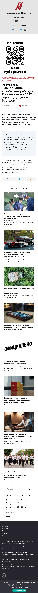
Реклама (5, 531)
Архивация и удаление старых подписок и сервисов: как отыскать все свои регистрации (18, 327)
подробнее (10, 584)
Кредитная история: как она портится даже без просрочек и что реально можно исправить (18, 400)
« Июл (8, 516)
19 (14, 505)
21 (21, 505)
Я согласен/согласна (19, 590)
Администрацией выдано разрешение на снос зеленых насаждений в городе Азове (16, 364)
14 (21, 502)
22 (26, 505)
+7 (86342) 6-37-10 (19, 21)
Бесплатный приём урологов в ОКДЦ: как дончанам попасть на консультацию (17, 216)
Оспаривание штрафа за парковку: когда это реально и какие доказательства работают (18, 254)
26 (14, 507)
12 (14, 502)
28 (22, 507)
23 (29, 505)
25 (10, 507)
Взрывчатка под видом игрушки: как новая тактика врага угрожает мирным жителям (19, 291)
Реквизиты (5, 528)
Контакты (5, 526)
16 (29, 502)
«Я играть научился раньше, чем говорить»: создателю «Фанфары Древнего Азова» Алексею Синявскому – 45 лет (17, 474)
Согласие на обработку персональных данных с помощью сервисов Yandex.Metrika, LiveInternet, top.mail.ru (18, 566)
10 (6, 502)
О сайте (4, 533)
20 (18, 505)
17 (6, 505)
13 (18, 502)
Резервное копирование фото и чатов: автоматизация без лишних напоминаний (18, 437)
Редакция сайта (7, 536)
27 (18, 507)
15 (25, 502)
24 (7, 507)
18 (10, 505)
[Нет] (36, 586)
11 (10, 502)
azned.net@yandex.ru (19, 25)
